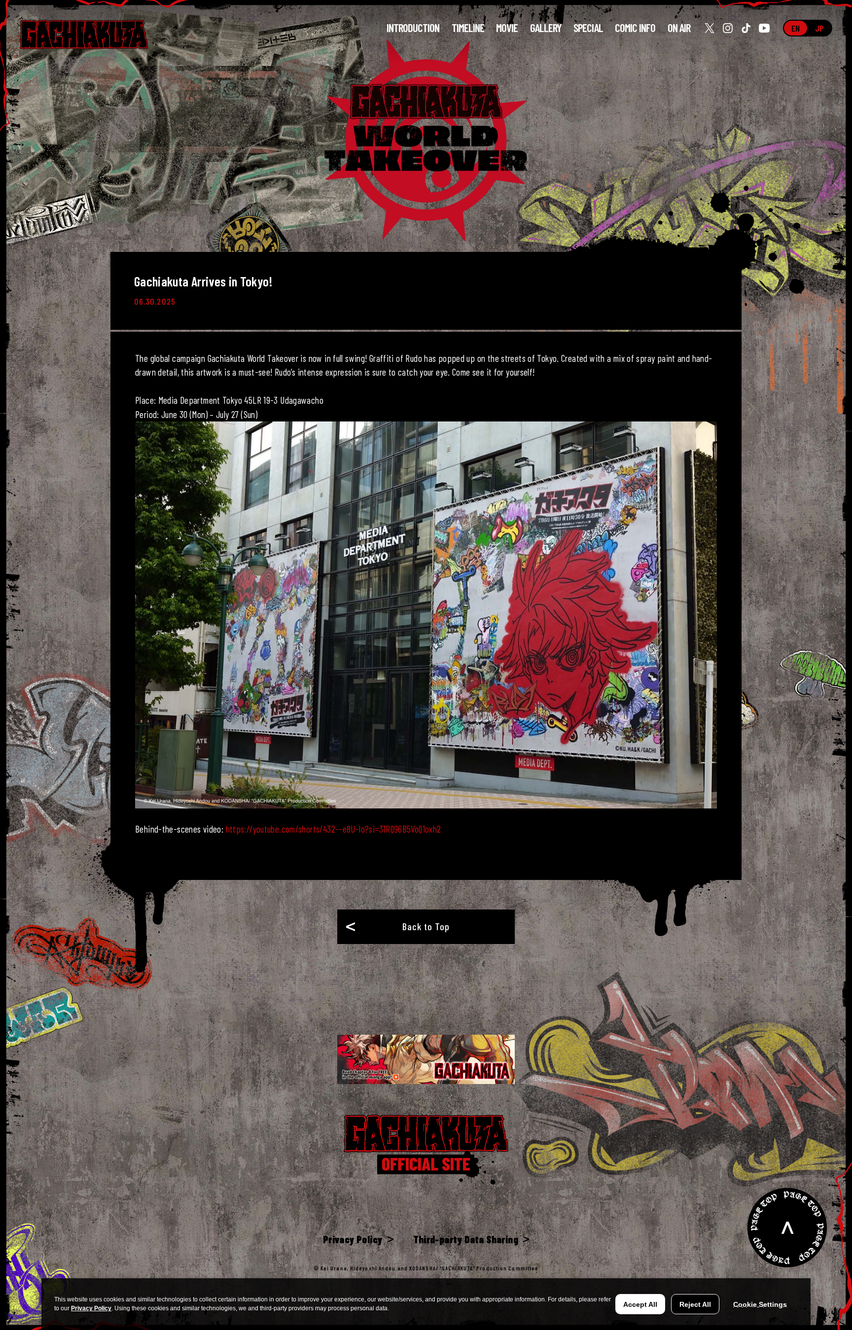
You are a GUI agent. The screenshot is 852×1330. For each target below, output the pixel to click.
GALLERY (546, 28)
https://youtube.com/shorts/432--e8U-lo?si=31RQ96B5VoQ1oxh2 (333, 829)
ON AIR (679, 28)
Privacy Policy (91, 1308)
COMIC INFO (635, 28)
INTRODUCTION (413, 28)
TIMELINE (468, 28)
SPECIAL (588, 28)
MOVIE (507, 28)
